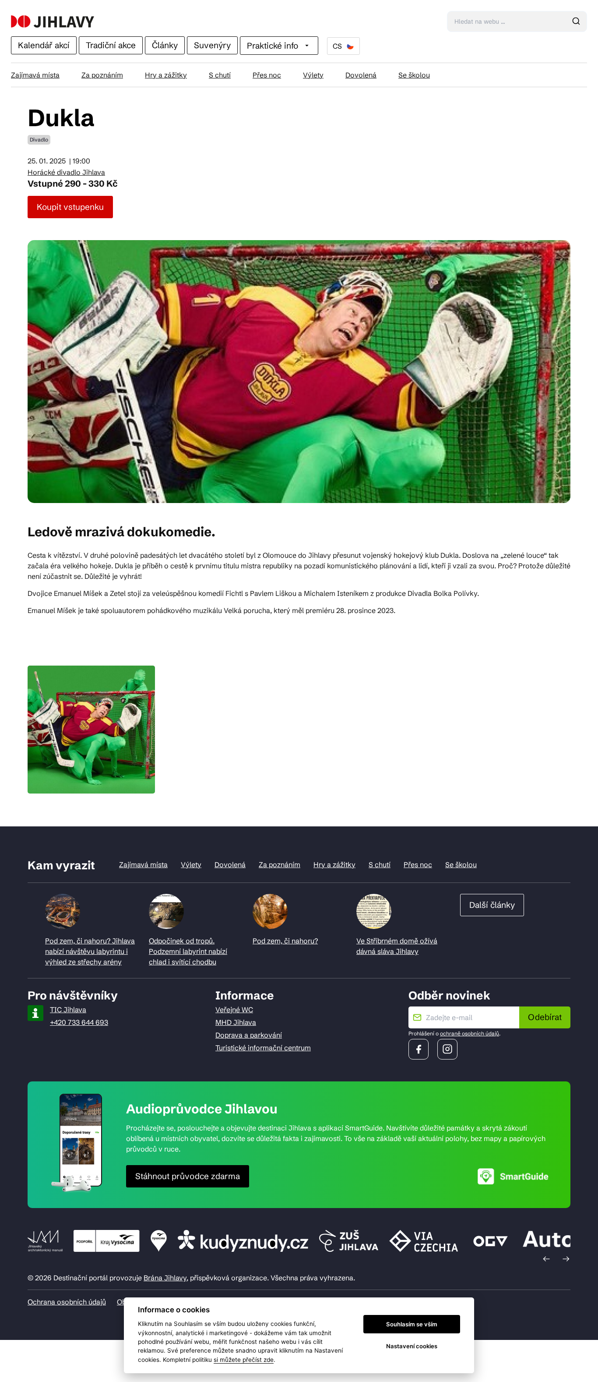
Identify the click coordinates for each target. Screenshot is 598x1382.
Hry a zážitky (166, 75)
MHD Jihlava (235, 1022)
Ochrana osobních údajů (67, 1301)
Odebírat (545, 1017)
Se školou (414, 75)
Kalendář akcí (44, 45)
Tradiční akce (111, 45)
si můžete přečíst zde (244, 1359)
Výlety (313, 75)
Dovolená (360, 75)
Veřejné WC (234, 1009)
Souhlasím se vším (411, 1324)
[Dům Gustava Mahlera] (52, 21)
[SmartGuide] (513, 1176)
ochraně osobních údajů (469, 1033)
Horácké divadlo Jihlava (66, 172)
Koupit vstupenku (70, 207)
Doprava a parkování (248, 1035)
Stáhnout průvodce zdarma (187, 1176)
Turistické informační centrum (263, 1047)
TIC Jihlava (68, 1009)
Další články (492, 905)
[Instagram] (447, 1049)
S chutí (220, 75)
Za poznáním (102, 75)
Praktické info (272, 45)
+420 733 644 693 (79, 1022)
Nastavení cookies (411, 1346)
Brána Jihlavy (165, 1277)
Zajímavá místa (35, 75)
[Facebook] (418, 1049)
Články (165, 45)
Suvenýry (212, 45)
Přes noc (267, 75)
